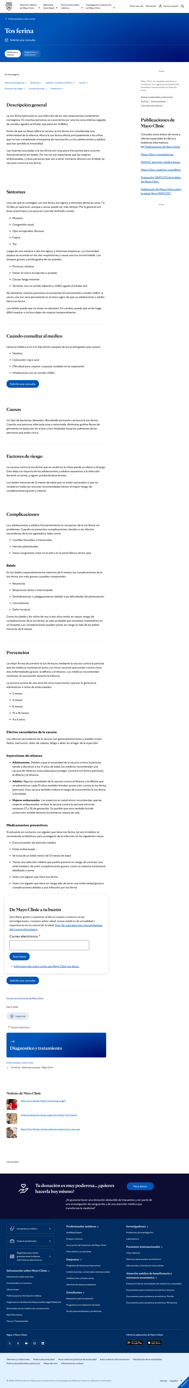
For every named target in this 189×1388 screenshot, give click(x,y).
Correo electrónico (24, 936)
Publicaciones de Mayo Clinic (162, 146)
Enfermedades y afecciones (21, 18)
